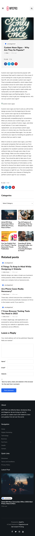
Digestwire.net (23, 524)
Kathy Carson (6, 272)
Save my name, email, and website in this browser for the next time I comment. (17, 383)
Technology (4, 435)
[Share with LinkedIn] (12, 63)
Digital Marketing (6, 432)
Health (3, 445)
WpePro (21, 522)
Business (4, 439)
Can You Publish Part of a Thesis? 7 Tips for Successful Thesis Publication (8, 246)
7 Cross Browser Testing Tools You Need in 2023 (15, 312)
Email (3, 367)
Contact (3, 449)
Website (3, 374)
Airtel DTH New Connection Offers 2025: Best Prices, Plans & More (7, 225)
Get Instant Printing (17, 527)
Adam (7, 53)
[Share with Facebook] (5, 63)
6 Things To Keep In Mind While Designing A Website (16, 268)
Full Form (4, 442)
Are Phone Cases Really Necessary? (12, 290)
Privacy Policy (5, 465)
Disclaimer (4, 458)
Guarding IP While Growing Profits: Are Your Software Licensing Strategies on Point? (25, 247)
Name (3, 361)
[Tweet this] (9, 63)
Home (3, 429)
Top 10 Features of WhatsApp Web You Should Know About (25, 224)
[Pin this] (16, 63)
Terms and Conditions (8, 462)
